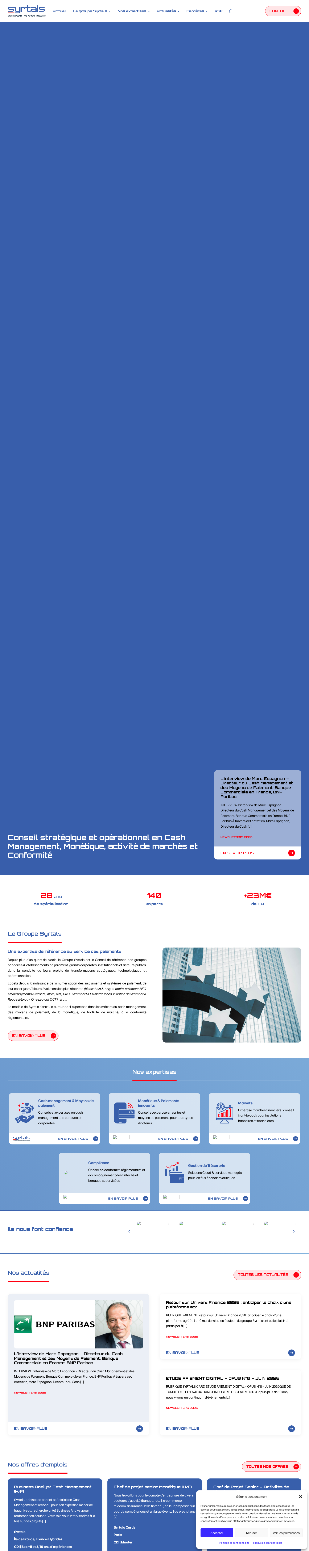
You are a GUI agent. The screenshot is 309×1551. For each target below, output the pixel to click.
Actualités (166, 11)
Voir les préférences (286, 1533)
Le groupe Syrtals (90, 11)
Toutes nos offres (267, 1466)
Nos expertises (132, 11)
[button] (300, 1497)
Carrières (195, 11)
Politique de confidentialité (234, 1542)
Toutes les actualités (263, 1275)
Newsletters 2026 (236, 837)
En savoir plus (237, 853)
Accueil (60, 11)
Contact (278, 11)
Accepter (216, 1533)
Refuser (251, 1533)
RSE (219, 11)
